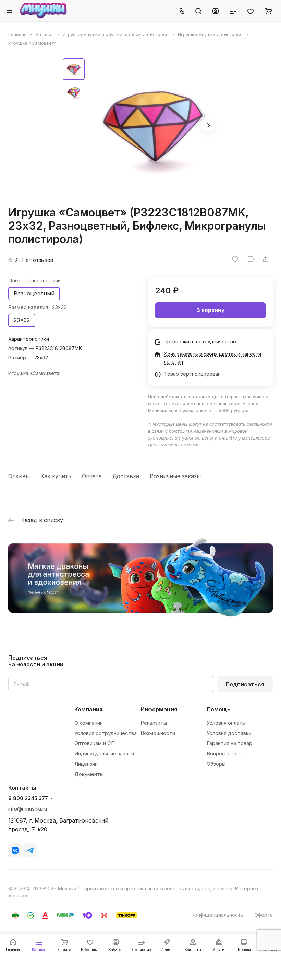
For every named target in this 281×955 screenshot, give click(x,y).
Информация (158, 709)
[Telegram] (30, 850)
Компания (88, 709)
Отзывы (19, 476)
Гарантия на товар (229, 743)
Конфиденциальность (217, 915)
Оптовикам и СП (94, 743)
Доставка (125, 476)
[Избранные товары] (250, 10)
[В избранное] (235, 259)
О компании (88, 723)
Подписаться (244, 684)
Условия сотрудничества (105, 733)
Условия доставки (229, 733)
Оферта (263, 915)
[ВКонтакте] (15, 850)
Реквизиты (153, 723)
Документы (88, 774)
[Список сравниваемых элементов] (233, 10)
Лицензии (86, 764)
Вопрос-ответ (225, 753)
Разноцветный (34, 293)
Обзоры (216, 764)
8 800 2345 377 (28, 798)
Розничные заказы (175, 476)
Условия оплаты (226, 723)
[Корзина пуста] (268, 10)
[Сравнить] (251, 259)
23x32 (22, 320)
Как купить (55, 476)
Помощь (219, 709)
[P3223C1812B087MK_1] (153, 126)
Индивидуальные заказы (104, 753)
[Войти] (215, 10)
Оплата (92, 476)
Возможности (157, 733)
